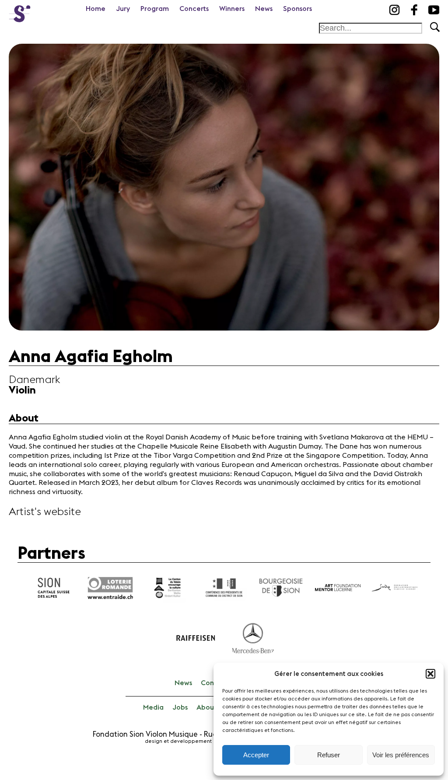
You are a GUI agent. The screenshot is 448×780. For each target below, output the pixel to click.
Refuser (328, 755)
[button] (430, 673)
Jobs (180, 707)
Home (95, 8)
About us (210, 707)
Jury (123, 8)
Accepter (256, 755)
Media (153, 707)
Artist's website (45, 512)
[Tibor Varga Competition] (20, 11)
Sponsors (297, 8)
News (264, 8)
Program (154, 8)
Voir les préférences (400, 755)
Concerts (194, 8)
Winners (232, 8)
